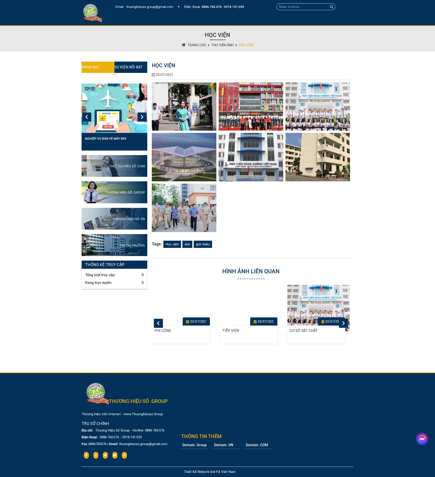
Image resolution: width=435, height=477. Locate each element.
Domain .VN (223, 445)
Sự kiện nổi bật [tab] (128, 67)
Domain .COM (257, 445)
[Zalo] (95, 455)
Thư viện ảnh (222, 45)
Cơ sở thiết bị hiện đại (311, 330)
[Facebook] (86, 455)
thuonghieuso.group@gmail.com (149, 7)
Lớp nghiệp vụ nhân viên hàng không (110, 141)
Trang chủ (196, 45)
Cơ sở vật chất (236, 330)
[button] (142, 117)
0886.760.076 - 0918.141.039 (223, 7)
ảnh (187, 244)
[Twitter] (105, 455)
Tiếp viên (163, 330)
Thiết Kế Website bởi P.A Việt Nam (210, 472)
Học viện (246, 45)
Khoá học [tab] (90, 67)
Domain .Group (194, 445)
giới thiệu (203, 244)
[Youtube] (114, 455)
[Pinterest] (124, 455)
